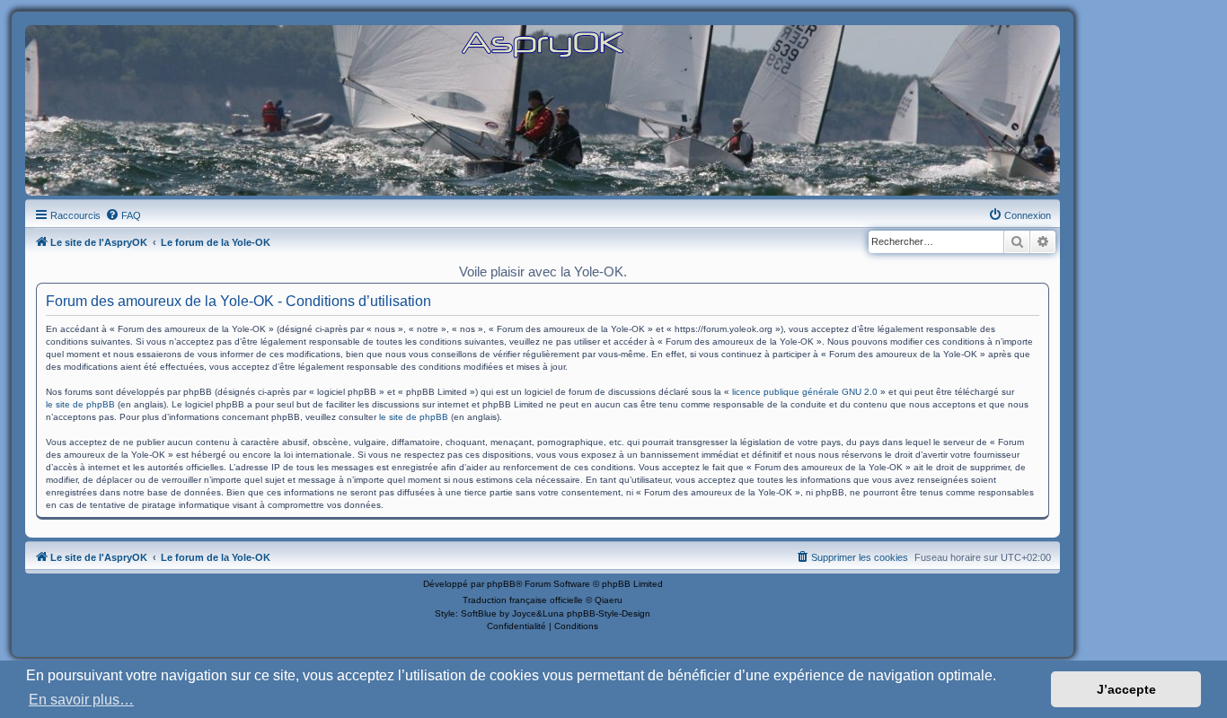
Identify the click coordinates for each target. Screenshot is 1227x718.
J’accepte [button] (1126, 689)
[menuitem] (123, 215)
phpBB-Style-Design (608, 613)
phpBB (501, 584)
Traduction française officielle (523, 600)
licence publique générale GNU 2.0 (805, 392)
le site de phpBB (80, 404)
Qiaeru (608, 600)
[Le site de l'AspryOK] (542, 43)
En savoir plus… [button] (81, 699)
